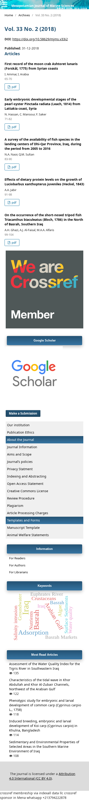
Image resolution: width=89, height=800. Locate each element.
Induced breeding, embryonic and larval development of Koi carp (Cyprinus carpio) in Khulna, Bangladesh (43, 725)
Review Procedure (20, 498)
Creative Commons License (27, 491)
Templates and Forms (23, 520)
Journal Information (22, 447)
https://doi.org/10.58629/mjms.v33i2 (40, 39)
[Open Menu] (4, 4)
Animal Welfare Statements (28, 535)
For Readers (17, 558)
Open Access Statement (25, 483)
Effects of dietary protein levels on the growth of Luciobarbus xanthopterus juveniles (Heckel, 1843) (44, 181)
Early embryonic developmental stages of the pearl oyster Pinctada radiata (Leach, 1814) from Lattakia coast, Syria (42, 104)
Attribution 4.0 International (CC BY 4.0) (42, 776)
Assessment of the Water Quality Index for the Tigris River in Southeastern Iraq (44, 666)
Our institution (18, 425)
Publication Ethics (20, 432)
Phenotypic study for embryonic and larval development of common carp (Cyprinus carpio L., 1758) (45, 705)
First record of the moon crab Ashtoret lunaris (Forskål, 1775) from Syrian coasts (41, 66)
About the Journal (20, 439)
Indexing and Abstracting (26, 476)
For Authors (17, 565)
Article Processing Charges (27, 513)
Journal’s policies (20, 461)
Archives (24, 15)
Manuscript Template (23, 527)
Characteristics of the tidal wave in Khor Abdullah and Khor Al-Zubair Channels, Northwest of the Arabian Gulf (39, 684)
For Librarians (18, 572)
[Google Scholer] (34, 402)
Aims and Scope (19, 454)
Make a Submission (23, 413)
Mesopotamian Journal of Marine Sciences (42, 6)
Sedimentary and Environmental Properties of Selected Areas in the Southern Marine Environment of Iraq (44, 746)
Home (9, 15)
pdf (13, 87)
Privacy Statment (20, 469)
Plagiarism (15, 505)
